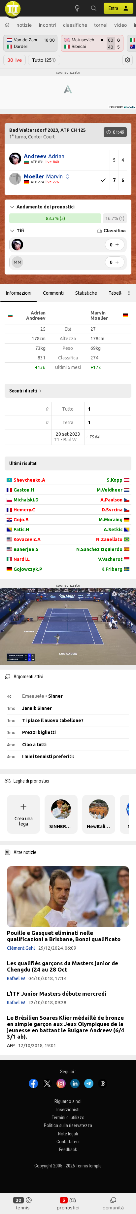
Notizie (24, 25)
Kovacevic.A (27, 539)
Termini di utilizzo (68, 1117)
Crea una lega (24, 821)
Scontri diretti (23, 390)
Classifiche (75, 25)
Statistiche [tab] (86, 293)
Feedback (68, 1150)
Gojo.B (21, 519)
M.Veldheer (109, 490)
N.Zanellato (109, 539)
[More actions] (129, 293)
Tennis (23, 1207)
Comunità (113, 1207)
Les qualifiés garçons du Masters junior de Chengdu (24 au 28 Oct (62, 966)
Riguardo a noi (68, 1101)
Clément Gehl (21, 948)
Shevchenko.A (29, 480)
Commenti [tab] (53, 293)
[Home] (7, 25)
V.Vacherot (110, 559)
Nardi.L (22, 559)
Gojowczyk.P (28, 569)
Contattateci (68, 1141)
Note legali (68, 1133)
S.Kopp (114, 480)
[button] (93, 8)
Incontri (47, 25)
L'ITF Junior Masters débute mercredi (56, 993)
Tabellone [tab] (119, 293)
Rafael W (16, 978)
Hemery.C (24, 509)
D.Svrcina (112, 509)
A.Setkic (113, 529)
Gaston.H (24, 490)
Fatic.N (21, 529)
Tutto (44, 60)
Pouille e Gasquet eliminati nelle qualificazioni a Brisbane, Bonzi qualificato (63, 936)
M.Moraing (110, 519)
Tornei (100, 25)
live (14, 60)
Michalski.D (26, 499)
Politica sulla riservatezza (68, 1125)
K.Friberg (111, 569)
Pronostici (68, 1207)
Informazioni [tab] (18, 293)
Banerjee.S (26, 549)
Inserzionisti (68, 1109)
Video (120, 25)
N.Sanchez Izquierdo (99, 549)
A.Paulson (111, 499)
